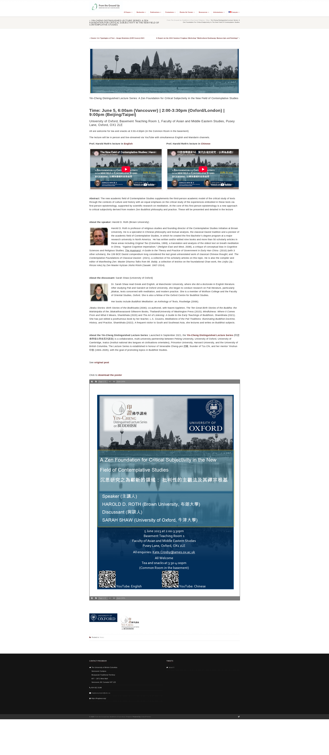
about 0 (171, 667)
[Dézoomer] (110, 381)
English (128, 143)
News (102, 637)
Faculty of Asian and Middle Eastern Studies (192, 121)
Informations (218, 12)
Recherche (140, 12)
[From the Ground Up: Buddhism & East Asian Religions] (106, 8)
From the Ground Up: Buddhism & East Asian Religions (186, 20)
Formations (169, 12)
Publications (154, 12)
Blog (207, 20)
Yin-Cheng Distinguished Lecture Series (210, 335)
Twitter (238, 717)
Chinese (206, 143)
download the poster (110, 375)
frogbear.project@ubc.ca (101, 693)
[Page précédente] (92, 381)
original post (101, 362)
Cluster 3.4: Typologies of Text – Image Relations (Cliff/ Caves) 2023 (117, 38)
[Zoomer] (114, 381)
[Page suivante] (96, 381)
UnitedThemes (146, 716)
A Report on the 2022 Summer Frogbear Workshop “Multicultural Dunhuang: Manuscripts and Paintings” (197, 38)
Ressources (203, 12)
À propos (127, 12)
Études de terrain (186, 12)
